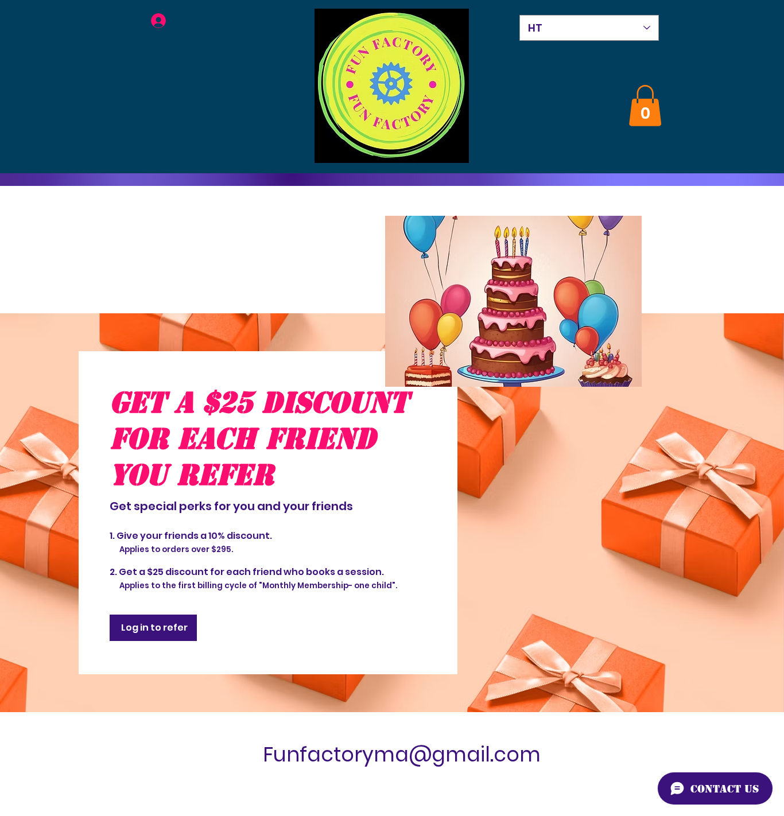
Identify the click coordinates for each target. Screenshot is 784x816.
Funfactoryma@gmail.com (402, 754)
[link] (645, 105)
